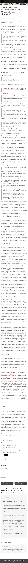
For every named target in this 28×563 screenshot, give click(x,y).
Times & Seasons (13, 560)
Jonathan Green (5, 15)
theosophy (10, 298)
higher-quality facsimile (9, 375)
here (23, 390)
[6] (21, 176)
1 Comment (18, 15)
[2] (12, 47)
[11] (5, 313)
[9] (21, 226)
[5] (17, 162)
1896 (2, 106)
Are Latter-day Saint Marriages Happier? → (21, 483)
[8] (19, 216)
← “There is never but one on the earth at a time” (7, 483)
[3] (10, 58)
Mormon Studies (4, 5)
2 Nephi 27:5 (9, 118)
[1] (3, 41)
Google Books (11, 374)
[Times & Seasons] (14, 4)
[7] (13, 198)
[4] (18, 80)
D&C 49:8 (12, 86)
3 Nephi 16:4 (5, 93)
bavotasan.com (19, 561)
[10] (8, 271)
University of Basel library (12, 381)
